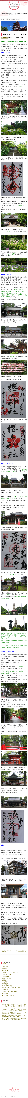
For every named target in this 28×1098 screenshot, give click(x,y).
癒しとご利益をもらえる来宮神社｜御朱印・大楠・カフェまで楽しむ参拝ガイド (14, 1019)
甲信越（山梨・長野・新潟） (10, 991)
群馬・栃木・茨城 (7, 995)
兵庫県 (4, 970)
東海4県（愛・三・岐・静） (9, 987)
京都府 (4, 968)
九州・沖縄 (5, 966)
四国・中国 (5, 978)
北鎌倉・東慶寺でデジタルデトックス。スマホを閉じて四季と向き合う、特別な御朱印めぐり (14, 1006)
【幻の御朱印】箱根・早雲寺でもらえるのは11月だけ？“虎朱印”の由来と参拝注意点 (14, 1009)
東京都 (4, 984)
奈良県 (4, 982)
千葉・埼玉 (6, 37)
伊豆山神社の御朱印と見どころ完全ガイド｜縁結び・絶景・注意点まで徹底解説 (14, 1013)
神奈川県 (4, 993)
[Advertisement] (14, 1038)
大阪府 (4, 980)
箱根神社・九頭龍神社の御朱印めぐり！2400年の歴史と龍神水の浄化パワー (14, 1016)
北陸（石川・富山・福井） (9, 972)
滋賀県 (4, 989)
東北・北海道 (5, 985)
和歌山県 (4, 976)
